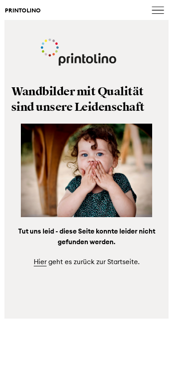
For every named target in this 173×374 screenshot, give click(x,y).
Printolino (23, 11)
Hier (40, 261)
